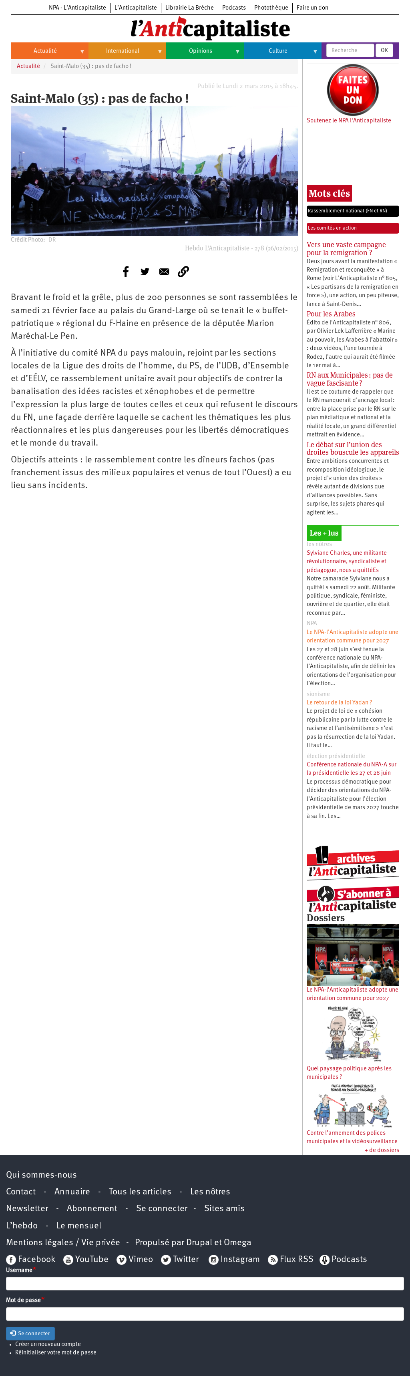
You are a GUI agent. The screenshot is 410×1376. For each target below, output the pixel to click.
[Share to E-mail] (164, 272)
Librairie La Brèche (189, 8)
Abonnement (92, 1209)
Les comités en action (332, 228)
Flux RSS (297, 1259)
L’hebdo (22, 1226)
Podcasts (234, 8)
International (113, 54)
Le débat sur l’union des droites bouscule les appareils (353, 448)
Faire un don (312, 8)
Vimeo (141, 1259)
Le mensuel (78, 1226)
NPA (312, 624)
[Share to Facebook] (126, 272)
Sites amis (224, 1209)
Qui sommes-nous (41, 1175)
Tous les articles (140, 1192)
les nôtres (319, 545)
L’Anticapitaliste (136, 8)
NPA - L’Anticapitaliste (77, 8)
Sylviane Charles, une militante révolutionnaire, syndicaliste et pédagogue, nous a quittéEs (347, 562)
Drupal (199, 1243)
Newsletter (27, 1209)
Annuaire (72, 1192)
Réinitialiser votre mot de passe (55, 1353)
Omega (237, 1243)
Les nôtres (210, 1192)
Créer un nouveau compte (48, 1345)
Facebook (35, 1259)
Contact (21, 1192)
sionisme (318, 695)
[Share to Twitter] (145, 272)
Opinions (189, 54)
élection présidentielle (336, 757)
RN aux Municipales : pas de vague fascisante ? (350, 379)
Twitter (186, 1259)
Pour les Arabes (331, 313)
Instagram (240, 1259)
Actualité (34, 54)
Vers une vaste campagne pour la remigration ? (346, 248)
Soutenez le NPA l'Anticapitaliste (349, 121)
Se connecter (161, 1209)
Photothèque (271, 8)
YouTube (91, 1259)
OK (384, 50)
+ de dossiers (382, 1151)
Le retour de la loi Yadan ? (339, 703)
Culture (265, 54)
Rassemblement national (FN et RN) (347, 211)
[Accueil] (205, 27)
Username (19, 1271)
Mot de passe (23, 1301)
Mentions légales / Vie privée (63, 1243)
